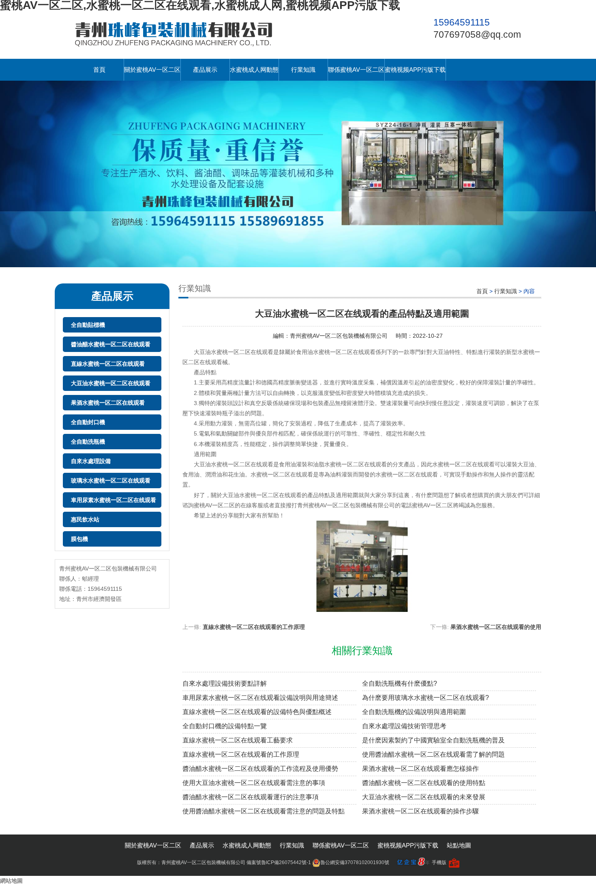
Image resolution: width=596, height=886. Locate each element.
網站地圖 (11, 880)
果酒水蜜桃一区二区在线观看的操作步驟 (420, 811)
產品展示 (205, 69)
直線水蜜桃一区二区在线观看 (108, 363)
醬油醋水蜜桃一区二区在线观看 (110, 344)
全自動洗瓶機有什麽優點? (399, 683)
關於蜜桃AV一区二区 (152, 69)
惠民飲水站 (85, 519)
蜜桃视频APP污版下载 (415, 69)
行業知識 (303, 69)
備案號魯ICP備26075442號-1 (279, 862)
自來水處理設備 (91, 461)
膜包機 (79, 539)
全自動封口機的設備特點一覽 (224, 726)
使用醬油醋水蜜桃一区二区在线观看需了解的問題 (433, 754)
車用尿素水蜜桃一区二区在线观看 (113, 500)
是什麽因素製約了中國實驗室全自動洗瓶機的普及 (433, 740)
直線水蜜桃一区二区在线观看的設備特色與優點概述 (257, 711)
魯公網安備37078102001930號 (354, 862)
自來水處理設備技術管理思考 (404, 726)
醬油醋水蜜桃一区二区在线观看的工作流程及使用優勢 (260, 768)
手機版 (439, 862)
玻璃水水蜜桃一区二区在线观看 (110, 480)
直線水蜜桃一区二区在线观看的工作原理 (254, 627)
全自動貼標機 (88, 325)
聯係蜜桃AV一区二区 (356, 69)
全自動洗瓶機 (88, 441)
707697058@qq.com (477, 34)
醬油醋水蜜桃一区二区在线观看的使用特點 (423, 782)
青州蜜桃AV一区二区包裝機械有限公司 (339, 336)
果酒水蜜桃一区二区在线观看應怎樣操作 (420, 768)
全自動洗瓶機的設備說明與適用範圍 (414, 711)
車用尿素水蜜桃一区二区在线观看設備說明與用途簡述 (260, 697)
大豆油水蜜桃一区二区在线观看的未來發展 (423, 797)
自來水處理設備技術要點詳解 (224, 683)
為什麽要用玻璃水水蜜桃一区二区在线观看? (425, 697)
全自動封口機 (88, 422)
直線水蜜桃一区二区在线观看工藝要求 (237, 740)
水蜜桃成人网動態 (254, 69)
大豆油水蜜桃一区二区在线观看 (110, 383)
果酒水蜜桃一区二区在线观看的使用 (495, 627)
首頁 (99, 69)
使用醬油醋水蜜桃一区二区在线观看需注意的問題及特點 (263, 811)
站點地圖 (459, 845)
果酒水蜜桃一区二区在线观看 (108, 402)
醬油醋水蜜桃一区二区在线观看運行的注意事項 (250, 797)
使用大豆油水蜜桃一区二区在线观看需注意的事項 (253, 782)
